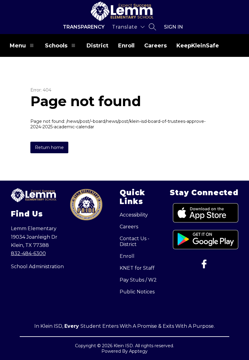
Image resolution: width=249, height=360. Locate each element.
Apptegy (138, 351)
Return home (49, 147)
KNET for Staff (137, 268)
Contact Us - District (134, 241)
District (97, 45)
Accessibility (134, 215)
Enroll (126, 45)
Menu (18, 45)
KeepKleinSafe (197, 45)
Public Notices (137, 292)
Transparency (83, 27)
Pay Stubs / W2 (138, 280)
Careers (155, 45)
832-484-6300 (28, 253)
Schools (56, 45)
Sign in (173, 27)
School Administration (37, 266)
